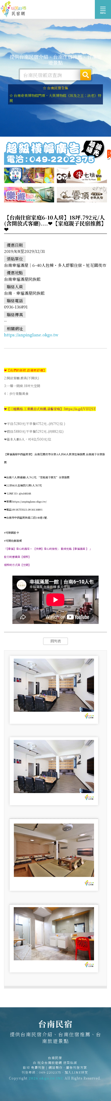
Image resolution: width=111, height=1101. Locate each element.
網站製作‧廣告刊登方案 (67, 1067)
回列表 (55, 641)
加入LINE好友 (76, 1072)
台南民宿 (13, 9)
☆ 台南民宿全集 (55, 87)
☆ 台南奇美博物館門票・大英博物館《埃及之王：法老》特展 (55, 98)
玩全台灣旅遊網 (49, 1062)
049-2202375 (50, 1072)
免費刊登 (38, 1067)
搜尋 (85, 75)
